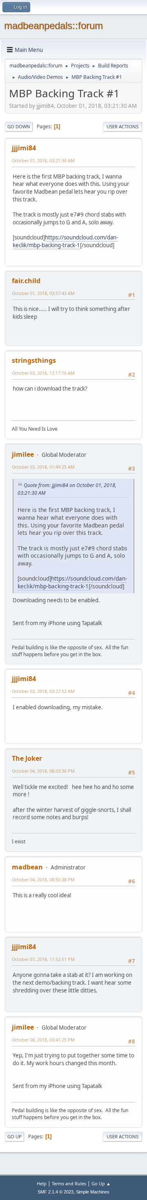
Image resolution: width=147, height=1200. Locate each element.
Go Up (14, 1136)
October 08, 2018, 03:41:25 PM (43, 1040)
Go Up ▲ (101, 1183)
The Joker (27, 758)
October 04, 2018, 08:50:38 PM (43, 879)
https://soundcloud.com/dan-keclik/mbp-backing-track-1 (65, 241)
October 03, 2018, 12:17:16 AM (43, 373)
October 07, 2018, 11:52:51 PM (43, 959)
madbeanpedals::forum (53, 25)
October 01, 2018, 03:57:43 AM (43, 293)
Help (42, 1183)
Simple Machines (92, 1191)
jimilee (23, 454)
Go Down (18, 126)
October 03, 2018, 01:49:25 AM (43, 467)
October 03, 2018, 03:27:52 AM (43, 691)
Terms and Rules (69, 1183)
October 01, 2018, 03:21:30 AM (43, 160)
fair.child (26, 280)
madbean (27, 867)
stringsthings (34, 360)
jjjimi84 (24, 147)
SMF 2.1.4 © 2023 (56, 1191)
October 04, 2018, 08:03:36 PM (43, 771)
